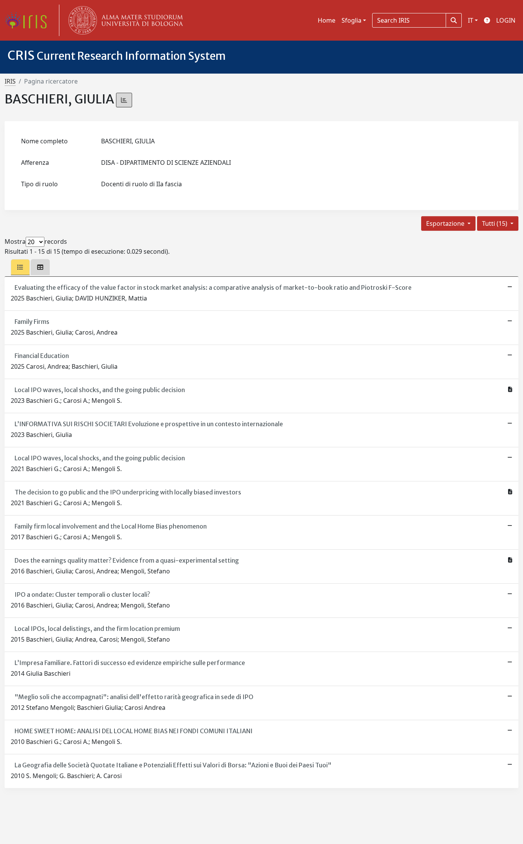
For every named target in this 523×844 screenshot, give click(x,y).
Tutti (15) (495, 223)
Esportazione (446, 223)
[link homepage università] (124, 20)
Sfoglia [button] (351, 20)
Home (326, 20)
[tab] (20, 267)
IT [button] (470, 20)
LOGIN (505, 20)
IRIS (10, 81)
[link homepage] (29, 20)
